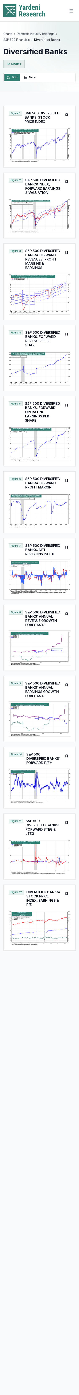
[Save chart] (66, 115)
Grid (14, 77)
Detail (32, 77)
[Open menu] (71, 11)
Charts (7, 34)
